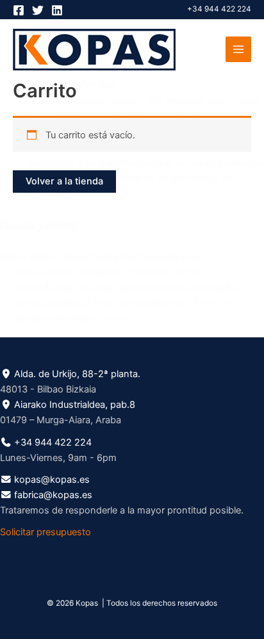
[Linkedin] (57, 10)
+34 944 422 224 (219, 8)
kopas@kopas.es (52, 479)
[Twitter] (38, 10)
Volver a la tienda (64, 181)
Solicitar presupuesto (45, 532)
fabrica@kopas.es (53, 495)
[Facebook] (18, 10)
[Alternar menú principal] (238, 49)
